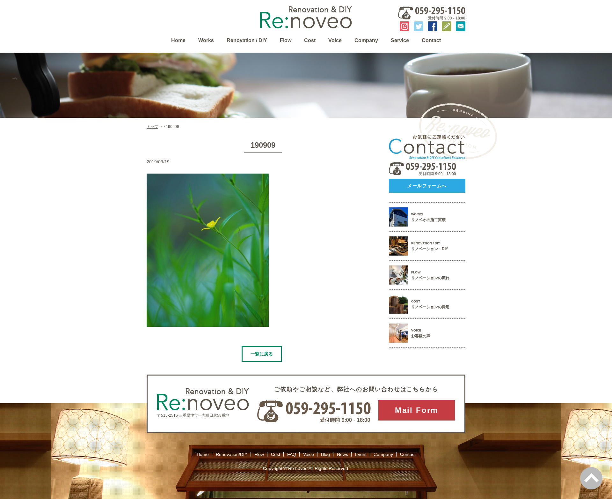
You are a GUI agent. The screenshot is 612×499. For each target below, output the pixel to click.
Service (400, 40)
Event (361, 454)
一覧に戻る (262, 353)
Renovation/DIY (231, 454)
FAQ (291, 454)
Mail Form (416, 410)
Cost (310, 40)
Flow (285, 40)
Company (366, 40)
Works (206, 40)
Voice (335, 40)
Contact (431, 40)
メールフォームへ (427, 185)
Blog (325, 454)
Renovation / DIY (247, 40)
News (342, 454)
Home (178, 40)
